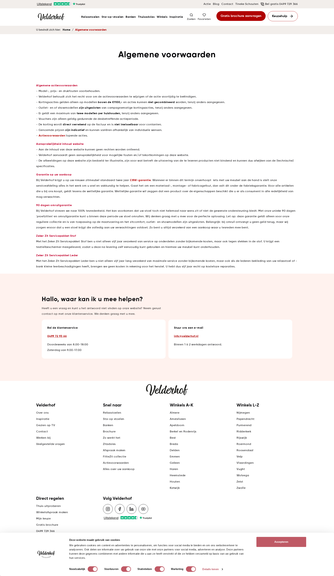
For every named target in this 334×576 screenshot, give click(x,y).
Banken (131, 17)
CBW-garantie (140, 180)
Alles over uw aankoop (119, 469)
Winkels (162, 17)
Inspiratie (176, 17)
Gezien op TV (45, 425)
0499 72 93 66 (57, 336)
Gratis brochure (47, 525)
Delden (175, 450)
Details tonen (210, 569)
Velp (240, 456)
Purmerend (244, 425)
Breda (174, 444)
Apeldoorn (177, 425)
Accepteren (281, 541)
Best (173, 438)
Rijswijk (242, 438)
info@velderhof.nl (186, 336)
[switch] (126, 569)
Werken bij (43, 438)
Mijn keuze (43, 518)
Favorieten (204, 19)
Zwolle (241, 488)
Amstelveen (178, 419)
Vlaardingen (245, 463)
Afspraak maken (114, 450)
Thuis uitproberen (48, 506)
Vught (241, 469)
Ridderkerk (244, 431)
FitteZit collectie (114, 456)
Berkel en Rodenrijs (183, 431)
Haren (174, 469)
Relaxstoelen (90, 17)
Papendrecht (246, 419)
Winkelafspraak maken (52, 512)
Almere (175, 413)
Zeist (240, 481)
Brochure (109, 431)
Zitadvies (109, 444)
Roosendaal (245, 450)
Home (66, 30)
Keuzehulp (279, 16)
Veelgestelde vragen (50, 444)
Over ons (42, 413)
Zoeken (191, 19)
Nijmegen (243, 413)
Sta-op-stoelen (113, 17)
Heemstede (178, 475)
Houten (175, 481)
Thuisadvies (146, 17)
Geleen (175, 463)
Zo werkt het (111, 438)
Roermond (244, 444)
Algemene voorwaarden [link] (90, 30)
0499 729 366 (45, 531)
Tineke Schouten (247, 4)
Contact (227, 4)
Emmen (175, 456)
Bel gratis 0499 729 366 (281, 4)
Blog (216, 4)
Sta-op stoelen (113, 419)
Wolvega (243, 475)
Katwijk (175, 488)
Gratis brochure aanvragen (241, 16)
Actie (207, 4)
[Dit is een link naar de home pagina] (51, 17)
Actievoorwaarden (52, 135)
